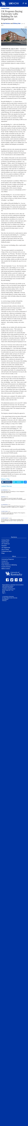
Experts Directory (6, 567)
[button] (25, 3)
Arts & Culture (5, 549)
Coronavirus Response (7, 559)
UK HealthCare (5, 544)
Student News (5, 542)
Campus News (5, 8)
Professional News (6, 551)
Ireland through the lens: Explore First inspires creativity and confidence (13, 513)
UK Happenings (5, 547)
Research (4, 545)
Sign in (3, 593)
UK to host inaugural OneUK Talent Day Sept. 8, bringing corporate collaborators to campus (13, 506)
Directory (4, 600)
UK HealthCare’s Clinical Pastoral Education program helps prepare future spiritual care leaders (12, 520)
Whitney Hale (17, 23)
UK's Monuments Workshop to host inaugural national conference (12, 492)
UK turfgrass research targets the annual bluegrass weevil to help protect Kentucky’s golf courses (13, 499)
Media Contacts (5, 568)
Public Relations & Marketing (9, 565)
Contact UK (4, 561)
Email (3, 591)
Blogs (3, 553)
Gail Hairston (6, 23)
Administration (5, 563)
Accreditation (5, 599)
